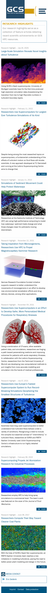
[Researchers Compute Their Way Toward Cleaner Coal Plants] (23, 537)
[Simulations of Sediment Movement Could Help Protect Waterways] (23, 202)
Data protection (32, 589)
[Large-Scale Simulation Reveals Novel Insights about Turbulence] (23, 71)
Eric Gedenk (11, 579)
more (43, 103)
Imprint (13, 589)
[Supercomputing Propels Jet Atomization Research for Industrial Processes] (23, 480)
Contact (21, 589)
